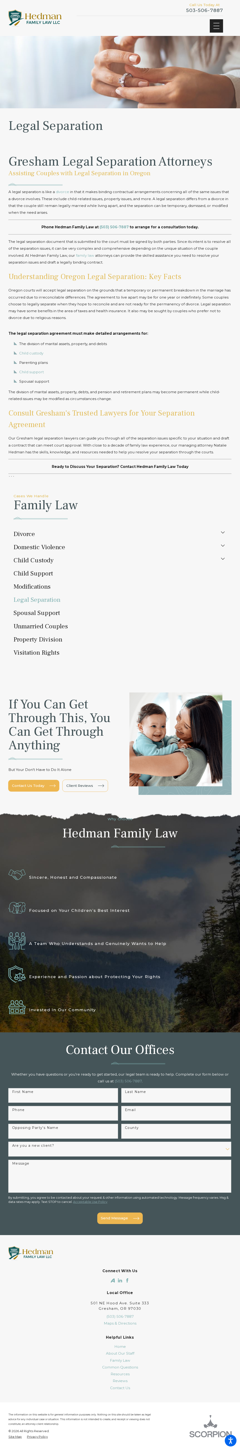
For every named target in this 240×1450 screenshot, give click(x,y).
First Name (23, 1092)
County (132, 1128)
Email (130, 1110)
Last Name (135, 1092)
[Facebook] (127, 1280)
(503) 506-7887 (120, 1316)
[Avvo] (113, 1280)
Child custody (31, 353)
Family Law (120, 1360)
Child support (31, 372)
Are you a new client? (33, 1146)
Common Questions (120, 1367)
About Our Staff (120, 1353)
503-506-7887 (204, 10)
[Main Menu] (216, 26)
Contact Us (120, 1388)
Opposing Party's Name (35, 1128)
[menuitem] (116, 534)
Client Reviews (79, 785)
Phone (18, 1110)
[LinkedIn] (120, 1280)
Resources (120, 1374)
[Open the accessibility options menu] (230, 1440)
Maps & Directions (120, 1323)
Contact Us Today (28, 785)
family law (85, 255)
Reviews (120, 1381)
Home (120, 1346)
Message (21, 1164)
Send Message (114, 1218)
